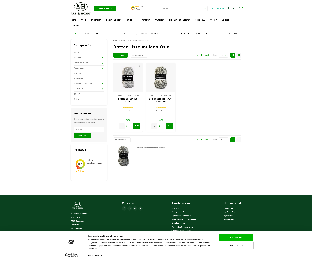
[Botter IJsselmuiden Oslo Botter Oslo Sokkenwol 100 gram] (160, 77)
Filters (121, 55)
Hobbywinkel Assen (179, 212)
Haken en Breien (113, 19)
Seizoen (225, 19)
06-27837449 (217, 8)
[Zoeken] (205, 8)
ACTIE (83, 19)
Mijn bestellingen (230, 212)
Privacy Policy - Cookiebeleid (183, 219)
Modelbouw (200, 19)
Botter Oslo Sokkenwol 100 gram (160, 100)
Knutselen (159, 19)
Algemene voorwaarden (181, 215)
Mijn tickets (228, 215)
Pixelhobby (96, 19)
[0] (240, 8)
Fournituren (131, 19)
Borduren (145, 19)
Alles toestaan (236, 237)
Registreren (228, 208)
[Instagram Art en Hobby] (129, 208)
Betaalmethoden (178, 223)
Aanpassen (234, 245)
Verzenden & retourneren (182, 227)
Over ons (175, 208)
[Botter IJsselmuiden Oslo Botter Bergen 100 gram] (128, 77)
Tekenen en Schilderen (179, 19)
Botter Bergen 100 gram (128, 100)
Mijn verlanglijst (229, 219)
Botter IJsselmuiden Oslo (140, 40)
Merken (76, 25)
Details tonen (93, 255)
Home (73, 19)
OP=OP (213, 19)
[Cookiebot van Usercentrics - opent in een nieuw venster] (71, 255)
